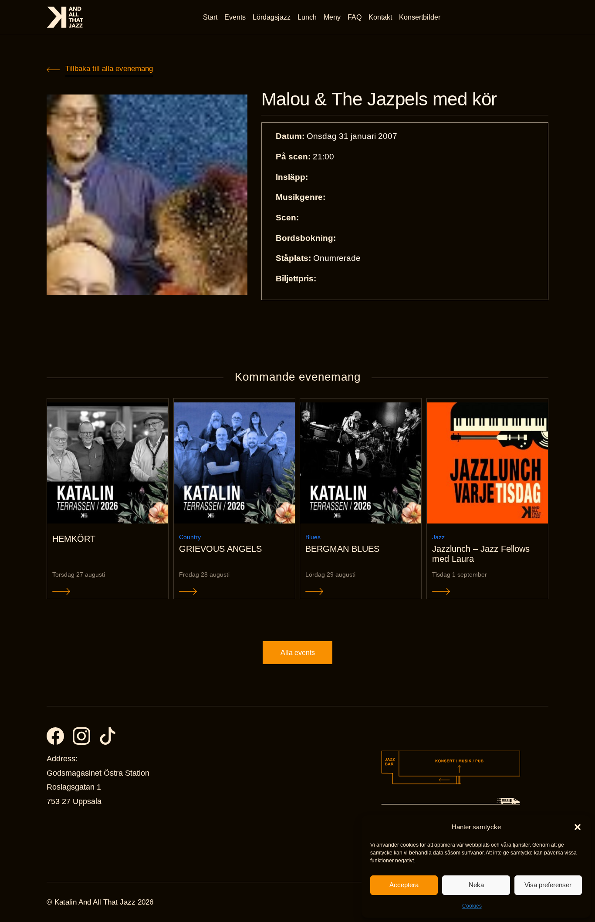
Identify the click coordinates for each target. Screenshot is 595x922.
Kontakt (380, 17)
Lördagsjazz (272, 17)
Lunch (307, 17)
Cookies (472, 906)
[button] (577, 827)
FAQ (355, 17)
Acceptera (404, 884)
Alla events (298, 652)
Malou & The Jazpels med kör (379, 99)
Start (210, 17)
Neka (476, 884)
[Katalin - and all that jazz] (65, 17)
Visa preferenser (547, 884)
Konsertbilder (419, 17)
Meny (332, 17)
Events (235, 17)
